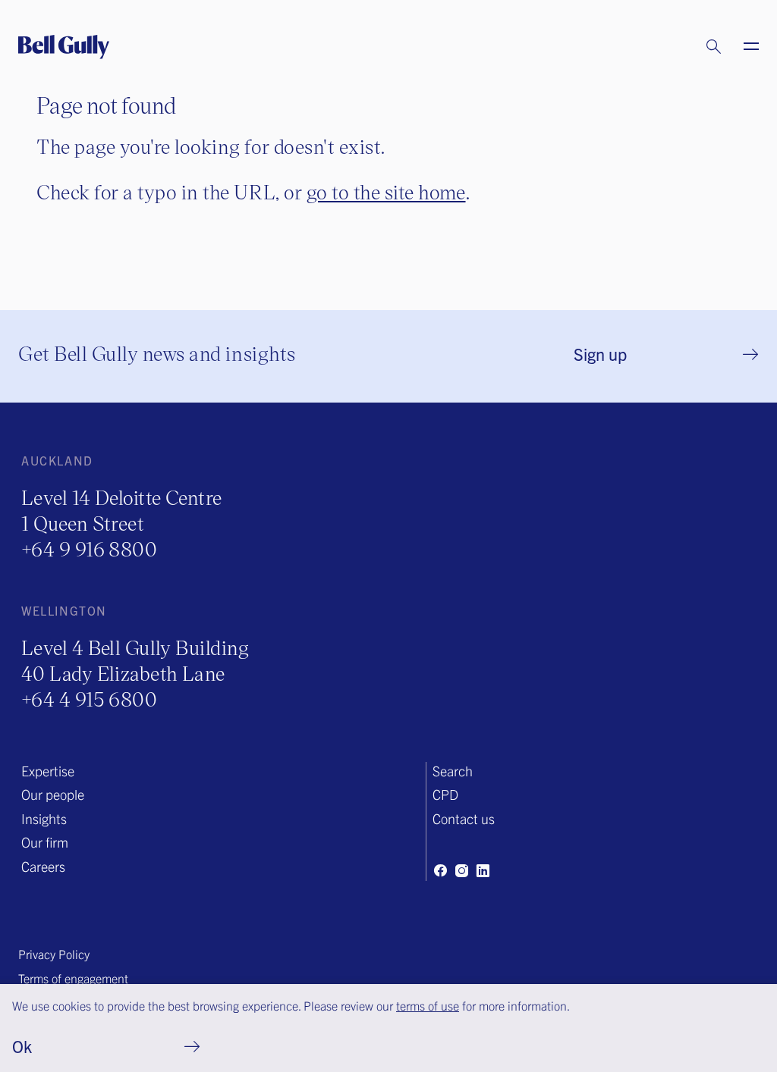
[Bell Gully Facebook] (440, 870)
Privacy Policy (54, 953)
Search (453, 770)
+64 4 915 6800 (89, 698)
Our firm (44, 842)
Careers (43, 866)
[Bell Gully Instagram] (461, 870)
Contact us (464, 818)
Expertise (47, 770)
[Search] (698, 47)
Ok (22, 1046)
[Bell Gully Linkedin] (482, 870)
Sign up (600, 353)
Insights (44, 818)
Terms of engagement (73, 978)
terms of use (427, 1005)
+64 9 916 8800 (89, 548)
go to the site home (386, 191)
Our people (52, 794)
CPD (445, 794)
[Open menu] (742, 47)
